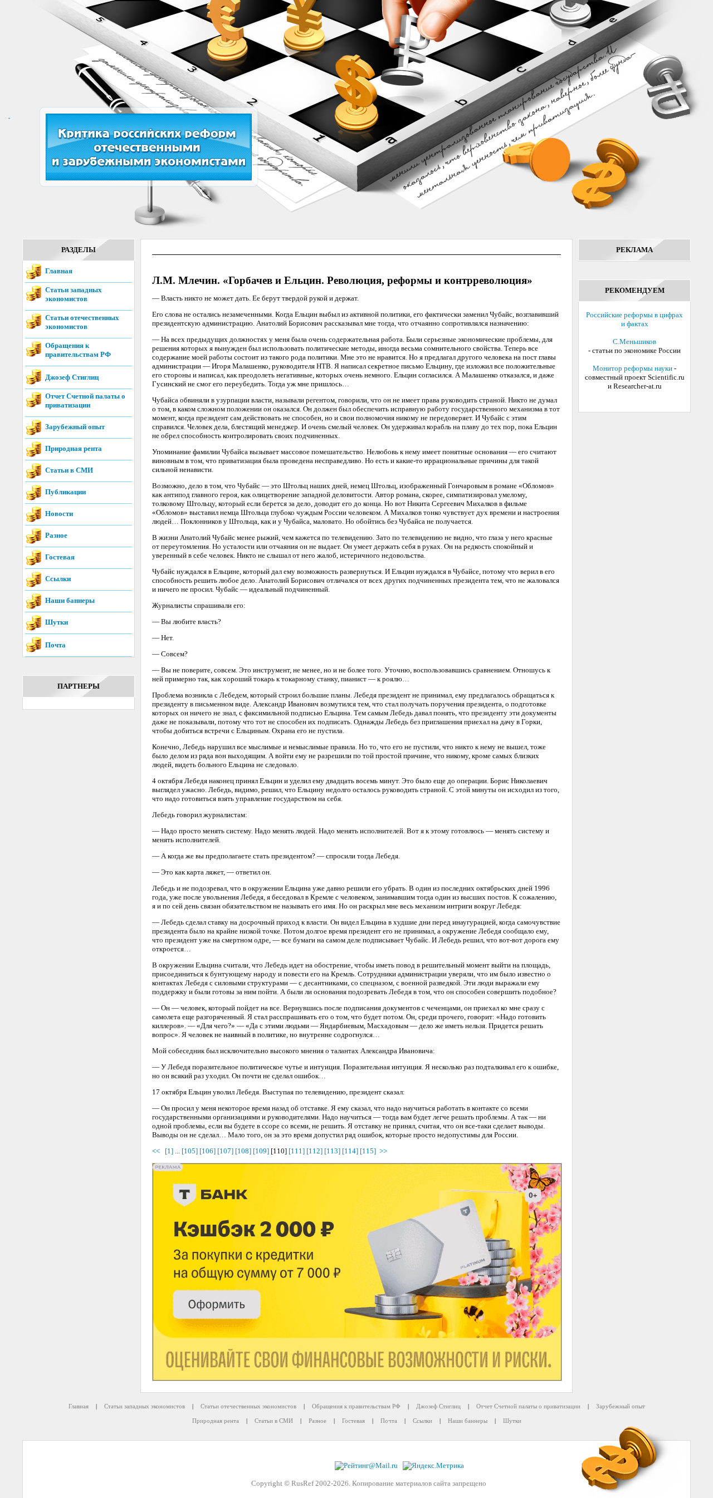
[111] (297, 1151)
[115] (368, 1151)
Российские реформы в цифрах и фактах (634, 319)
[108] (243, 1151)
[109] (261, 1151)
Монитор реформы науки (632, 368)
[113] (332, 1151)
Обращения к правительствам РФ (78, 349)
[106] (207, 1151)
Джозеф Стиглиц (72, 377)
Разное (56, 535)
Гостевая (60, 557)
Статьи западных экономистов (73, 294)
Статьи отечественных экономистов (82, 322)
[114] (350, 1151)
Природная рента (73, 448)
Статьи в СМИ (69, 470)
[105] (190, 1151)
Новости (59, 513)
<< (157, 1151)
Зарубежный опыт (75, 427)
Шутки (56, 622)
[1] (169, 1151)
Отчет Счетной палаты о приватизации (85, 400)
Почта (55, 645)
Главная (58, 271)
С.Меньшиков (634, 341)
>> (383, 1151)
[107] (225, 1151)
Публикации (65, 492)
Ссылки (58, 578)
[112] (314, 1151)
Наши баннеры (70, 600)
